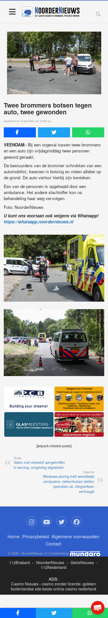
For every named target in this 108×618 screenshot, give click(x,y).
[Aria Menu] (12, 11)
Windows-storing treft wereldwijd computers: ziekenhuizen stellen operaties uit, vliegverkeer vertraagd (68, 482)
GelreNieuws (82, 562)
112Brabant (19, 562)
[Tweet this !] (54, 132)
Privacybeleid (35, 536)
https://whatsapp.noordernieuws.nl (38, 222)
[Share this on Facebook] (20, 132)
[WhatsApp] (88, 132)
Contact (53, 543)
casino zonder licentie (61, 584)
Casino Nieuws (24, 584)
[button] (97, 607)
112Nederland (53, 567)
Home (14, 536)
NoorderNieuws (50, 562)
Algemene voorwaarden (75, 536)
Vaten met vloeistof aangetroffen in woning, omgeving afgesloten (39, 463)
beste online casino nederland (69, 589)
